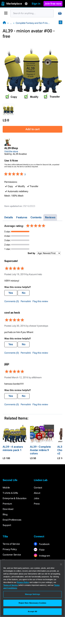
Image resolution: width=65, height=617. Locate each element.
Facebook (44, 544)
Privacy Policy (10, 549)
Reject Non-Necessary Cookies (32, 603)
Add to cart (33, 129)
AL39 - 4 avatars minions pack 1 (13, 448)
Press (37, 503)
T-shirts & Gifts (10, 493)
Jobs (36, 498)
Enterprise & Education (14, 498)
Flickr (41, 549)
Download (8, 509)
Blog (5, 514)
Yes (10, 292)
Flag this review (40, 301)
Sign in (36, 3)
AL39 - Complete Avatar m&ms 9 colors (40, 450)
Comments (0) (11, 301)
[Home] (4, 23)
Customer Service (12, 554)
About (37, 493)
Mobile (6, 487)
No (23, 292)
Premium (7, 503)
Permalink (26, 301)
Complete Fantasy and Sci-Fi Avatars (34, 23)
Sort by (31, 253)
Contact (38, 487)
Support (7, 525)
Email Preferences (12, 519)
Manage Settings (32, 594)
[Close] (61, 564)
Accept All (32, 611)
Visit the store (11, 151)
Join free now (53, 3)
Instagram (44, 555)
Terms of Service (11, 544)
